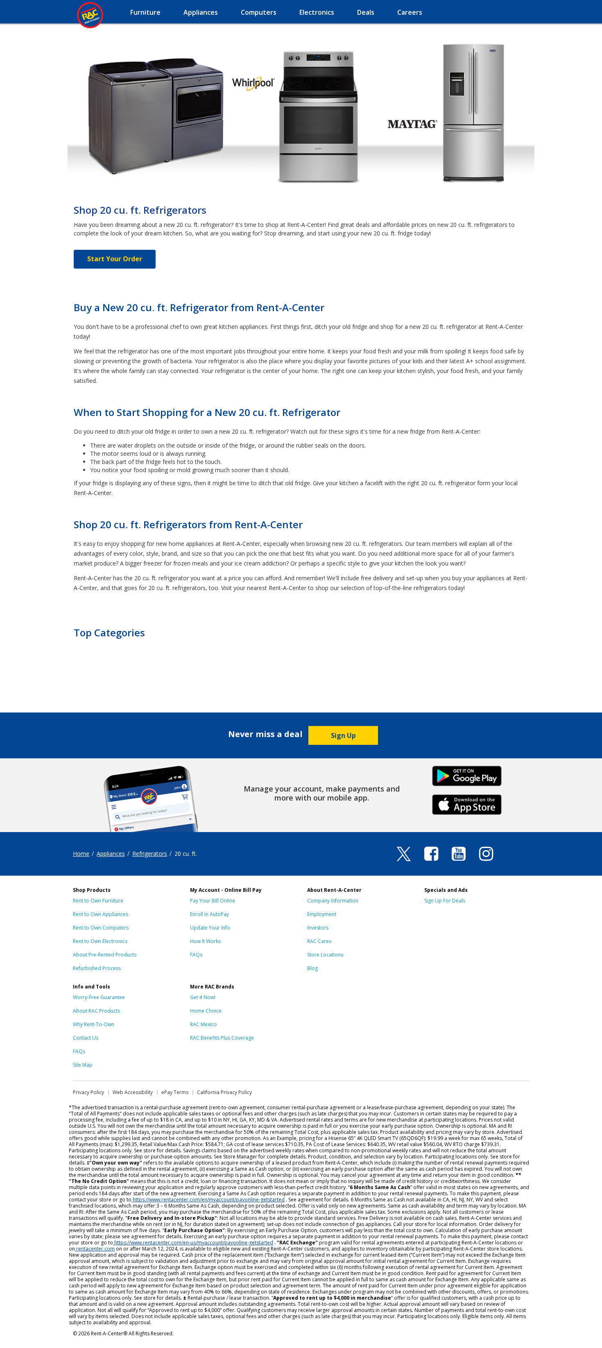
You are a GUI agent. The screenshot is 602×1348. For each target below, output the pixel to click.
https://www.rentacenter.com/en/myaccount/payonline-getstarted (209, 1199)
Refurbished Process (97, 968)
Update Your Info (210, 927)
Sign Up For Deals (444, 900)
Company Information (332, 900)
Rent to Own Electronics (100, 941)
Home (81, 853)
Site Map (83, 1064)
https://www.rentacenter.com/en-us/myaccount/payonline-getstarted (193, 1242)
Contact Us (85, 1037)
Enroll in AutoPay (209, 914)
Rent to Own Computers (101, 927)
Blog (312, 968)
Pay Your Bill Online (212, 900)
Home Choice (206, 1010)
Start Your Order (114, 258)
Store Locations (325, 954)
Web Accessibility (133, 1092)
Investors (317, 927)
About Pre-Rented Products (104, 954)
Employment (321, 914)
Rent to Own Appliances (100, 914)
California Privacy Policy (224, 1092)
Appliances (111, 853)
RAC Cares (319, 941)
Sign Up (343, 735)
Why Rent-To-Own (93, 1024)
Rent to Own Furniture (98, 900)
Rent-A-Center (90, 15)
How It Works (205, 941)
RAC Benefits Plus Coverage (222, 1037)
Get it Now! (202, 997)
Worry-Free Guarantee (99, 997)
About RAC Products (96, 1010)
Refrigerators (149, 853)
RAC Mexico (203, 1024)
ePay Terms (174, 1092)
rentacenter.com (95, 1248)
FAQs (196, 954)
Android (467, 775)
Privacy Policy (88, 1092)
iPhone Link (467, 803)
